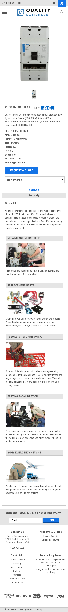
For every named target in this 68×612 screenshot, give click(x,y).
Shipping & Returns (50, 540)
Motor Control (17, 567)
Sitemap (38, 609)
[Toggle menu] (4, 12)
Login (45, 536)
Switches (17, 571)
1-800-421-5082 (13, 3)
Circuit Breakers (17, 560)
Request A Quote (21, 170)
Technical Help (17, 582)
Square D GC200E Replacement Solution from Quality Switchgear (50, 563)
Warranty (34, 195)
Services (34, 189)
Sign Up (54, 536)
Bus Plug (17, 563)
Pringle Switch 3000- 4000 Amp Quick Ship (50, 571)
